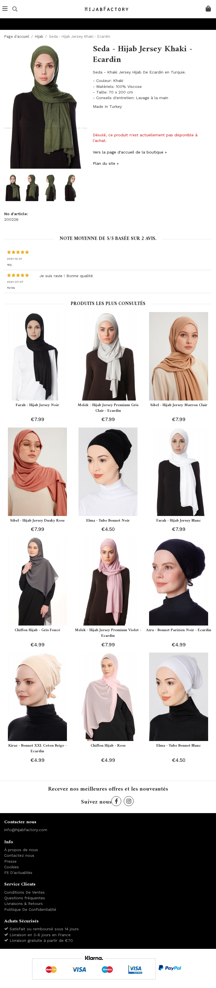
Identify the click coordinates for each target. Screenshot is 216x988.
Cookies (11, 867)
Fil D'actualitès (18, 872)
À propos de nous (21, 849)
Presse (10, 861)
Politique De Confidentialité (30, 909)
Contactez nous (19, 855)
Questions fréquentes (24, 898)
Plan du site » (106, 163)
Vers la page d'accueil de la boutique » (130, 152)
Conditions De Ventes (24, 892)
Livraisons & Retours (23, 903)
